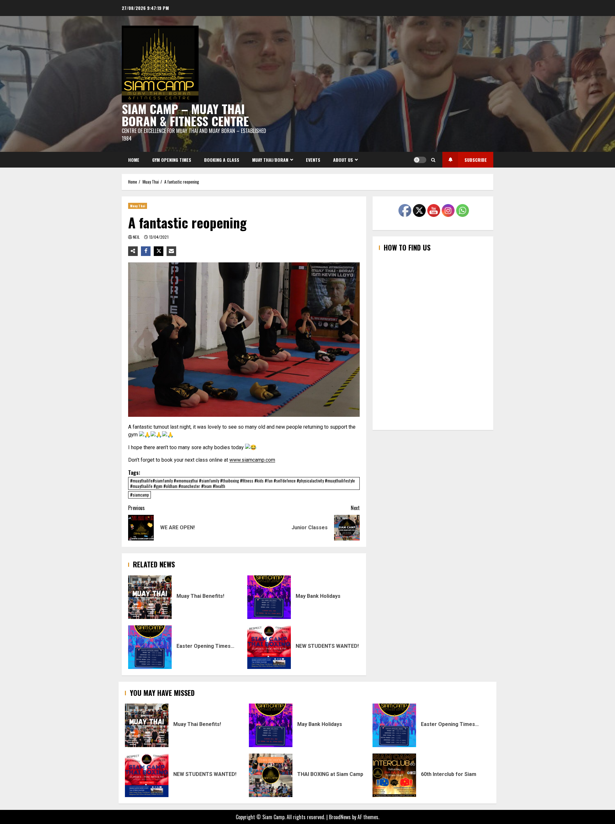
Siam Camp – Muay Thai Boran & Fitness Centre (185, 115)
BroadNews (340, 817)
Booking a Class (221, 159)
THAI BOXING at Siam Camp (270, 775)
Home (133, 159)
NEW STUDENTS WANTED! (269, 647)
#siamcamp (139, 494)
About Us (343, 159)
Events (313, 159)
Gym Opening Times (171, 159)
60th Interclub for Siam (394, 775)
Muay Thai (137, 205)
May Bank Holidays (269, 597)
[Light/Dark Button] (420, 160)
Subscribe (475, 159)
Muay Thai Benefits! (150, 597)
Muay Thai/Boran (270, 159)
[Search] (433, 160)
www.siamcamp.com (252, 460)
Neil (137, 237)
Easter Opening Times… (150, 647)
